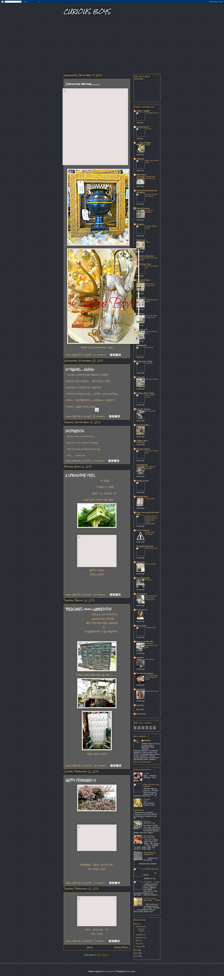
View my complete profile (142, 762)
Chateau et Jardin (142, 481)
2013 (136, 953)
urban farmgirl (141, 594)
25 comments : (100, 765)
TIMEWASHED (141, 345)
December (139, 926)
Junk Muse (140, 657)
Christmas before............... (83, 84)
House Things (141, 626)
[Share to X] (117, 355)
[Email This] (111, 355)
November (139, 935)
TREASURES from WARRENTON (89, 609)
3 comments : (99, 461)
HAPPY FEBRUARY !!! (81, 780)
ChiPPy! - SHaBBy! (143, 111)
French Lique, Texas (143, 264)
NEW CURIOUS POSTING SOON (149, 837)
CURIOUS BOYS (142, 441)
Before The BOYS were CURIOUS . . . (151, 785)
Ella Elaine (140, 314)
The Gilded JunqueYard (144, 546)
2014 (136, 950)
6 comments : (100, 883)
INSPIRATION (75, 431)
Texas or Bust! (149, 659)
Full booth (148, 580)
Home (90, 947)
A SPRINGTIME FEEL (81, 475)
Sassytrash (140, 224)
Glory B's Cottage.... (143, 425)
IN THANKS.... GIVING (80, 369)
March (138, 943)
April (137, 940)
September (140, 938)
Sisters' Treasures (142, 530)
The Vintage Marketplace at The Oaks (151, 645)
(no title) (146, 773)
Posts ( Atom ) (103, 955)
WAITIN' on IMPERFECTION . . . (150, 822)
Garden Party (141, 714)
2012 (136, 956)
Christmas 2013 (150, 627)
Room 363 (140, 709)
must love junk (141, 329)
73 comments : (100, 355)
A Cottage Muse (142, 496)
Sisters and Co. (141, 610)
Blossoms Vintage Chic (144, 641)
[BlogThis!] (114, 355)
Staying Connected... (151, 548)
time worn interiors (143, 449)
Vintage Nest (140, 689)
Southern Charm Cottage (145, 393)
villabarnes (140, 159)
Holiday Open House (152, 691)
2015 (136, 924)
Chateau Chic (141, 298)
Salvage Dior (140, 562)
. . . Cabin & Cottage (143, 143)
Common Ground (142, 127)
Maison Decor (141, 175)
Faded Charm (141, 240)
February (139, 946)
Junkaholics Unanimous (145, 256)
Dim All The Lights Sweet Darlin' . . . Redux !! (151, 900)
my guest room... (150, 498)
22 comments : (99, 416)
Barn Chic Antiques (143, 409)
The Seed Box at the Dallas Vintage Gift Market (151, 677)
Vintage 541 (140, 377)
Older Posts (121, 947)
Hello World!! (149, 347)
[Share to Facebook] (119, 355)
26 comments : (100, 594)
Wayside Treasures (143, 208)
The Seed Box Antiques (144, 673)
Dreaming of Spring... (152, 379)
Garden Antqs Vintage (144, 361)
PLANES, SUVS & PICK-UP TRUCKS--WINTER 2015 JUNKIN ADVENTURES (151, 520)
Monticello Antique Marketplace (143, 281)
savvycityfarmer (142, 465)
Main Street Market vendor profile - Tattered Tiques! (151, 597)
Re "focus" (148, 129)
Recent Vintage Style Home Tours (147, 258)
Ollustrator (109, 971)
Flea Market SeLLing (151, 113)
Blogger (131, 971)
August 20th (149, 363)
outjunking (140, 705)
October (147, 145)
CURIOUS (147, 740)
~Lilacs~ (148, 242)
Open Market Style (142, 578)
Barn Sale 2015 (150, 411)
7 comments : (100, 941)
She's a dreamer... (151, 564)
